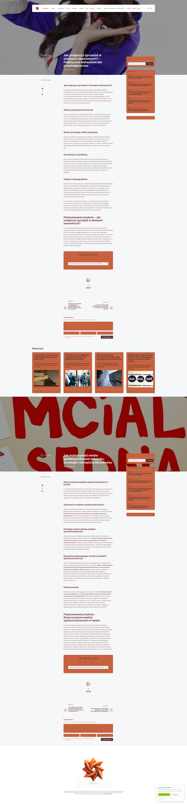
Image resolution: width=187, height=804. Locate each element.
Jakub (88, 288)
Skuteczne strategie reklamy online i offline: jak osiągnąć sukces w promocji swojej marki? (140, 358)
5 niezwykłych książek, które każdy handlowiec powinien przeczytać (46, 357)
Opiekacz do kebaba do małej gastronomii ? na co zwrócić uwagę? (140, 77)
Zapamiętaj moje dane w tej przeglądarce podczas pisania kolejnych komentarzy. (79, 337)
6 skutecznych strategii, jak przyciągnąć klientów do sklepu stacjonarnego (77, 357)
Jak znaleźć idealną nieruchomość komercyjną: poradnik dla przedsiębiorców (109, 357)
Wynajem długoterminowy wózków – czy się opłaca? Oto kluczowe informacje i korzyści (139, 102)
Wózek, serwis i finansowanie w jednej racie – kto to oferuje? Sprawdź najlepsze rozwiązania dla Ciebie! (140, 93)
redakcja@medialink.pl (108, 793)
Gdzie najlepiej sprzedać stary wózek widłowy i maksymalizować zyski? (138, 110)
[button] (148, 8)
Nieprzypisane (47, 55)
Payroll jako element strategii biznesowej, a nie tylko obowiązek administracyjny (140, 84)
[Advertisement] (93, 25)
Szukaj (130, 59)
